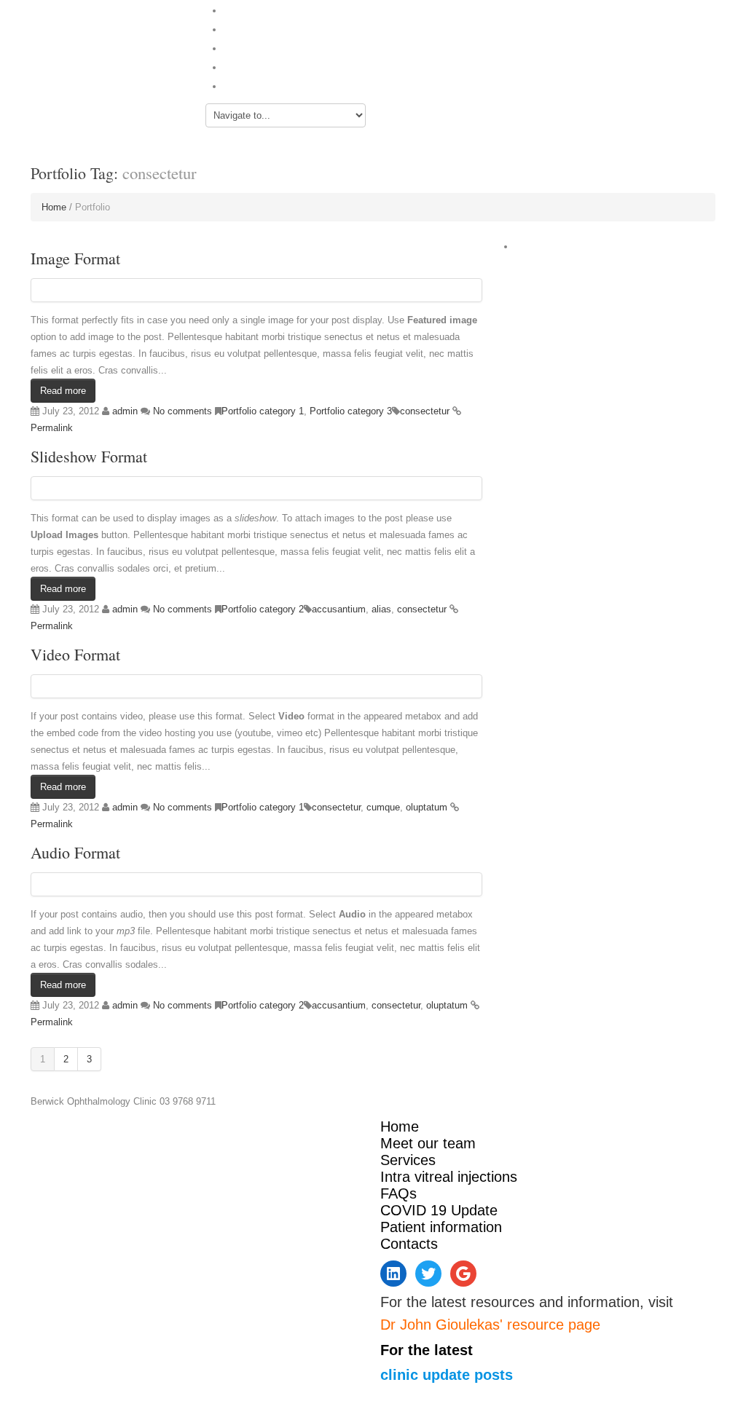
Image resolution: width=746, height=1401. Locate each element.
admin (125, 411)
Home (238, 9)
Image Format (75, 258)
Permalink (52, 427)
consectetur (424, 411)
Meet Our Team (260, 28)
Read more (63, 390)
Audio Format (75, 852)
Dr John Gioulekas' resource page (490, 1325)
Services (243, 47)
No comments (182, 411)
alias (381, 609)
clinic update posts (446, 1375)
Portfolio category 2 (262, 609)
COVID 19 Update (439, 1210)
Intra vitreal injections (448, 1177)
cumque (383, 807)
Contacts (244, 84)
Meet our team (428, 1143)
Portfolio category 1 (262, 411)
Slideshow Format (89, 456)
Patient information (441, 1227)
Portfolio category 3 (351, 411)
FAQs (237, 66)
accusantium (339, 609)
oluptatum (426, 807)
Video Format (75, 654)
